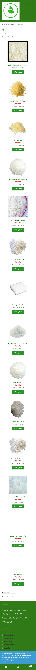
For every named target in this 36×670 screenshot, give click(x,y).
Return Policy (8, 641)
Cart (27, 665)
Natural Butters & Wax (14, 24)
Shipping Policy (9, 635)
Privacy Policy (8, 638)
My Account (6, 667)
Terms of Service (9, 644)
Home (5, 24)
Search (18, 667)
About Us (7, 648)
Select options (18, 72)
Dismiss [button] (4, 662)
